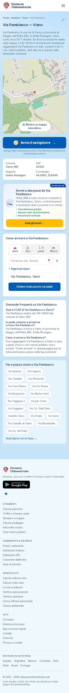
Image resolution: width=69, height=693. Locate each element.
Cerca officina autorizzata (18, 601)
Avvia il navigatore (34, 142)
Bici (28, 249)
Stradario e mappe (13, 518)
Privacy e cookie (12, 642)
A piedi (41, 249)
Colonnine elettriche (14, 559)
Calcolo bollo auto (13, 582)
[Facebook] (6, 494)
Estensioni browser (14, 624)
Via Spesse (14, 371)
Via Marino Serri (39, 393)
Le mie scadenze (13, 587)
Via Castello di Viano (20, 423)
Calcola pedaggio (13, 522)
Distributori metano (13, 550)
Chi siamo (8, 619)
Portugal (25, 665)
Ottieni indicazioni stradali (34, 286)
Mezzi (54, 249)
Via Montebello (46, 423)
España (7, 660)
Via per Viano (39, 401)
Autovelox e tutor (13, 527)
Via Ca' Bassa (40, 386)
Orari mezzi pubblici (14, 531)
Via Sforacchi (36, 378)
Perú (56, 660)
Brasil (15, 665)
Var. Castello (15, 378)
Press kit (8, 637)
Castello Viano (16, 415)
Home (6, 17)
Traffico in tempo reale (16, 513)
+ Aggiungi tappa (19, 268)
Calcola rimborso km (14, 578)
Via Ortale (36, 415)
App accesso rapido (14, 628)
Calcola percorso (13, 508)
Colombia (44, 660)
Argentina (19, 660)
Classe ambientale (13, 605)
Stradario (16, 17)
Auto (15, 249)
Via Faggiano (15, 408)
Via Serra (53, 415)
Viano (25, 17)
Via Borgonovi (16, 393)
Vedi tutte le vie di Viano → (21, 438)
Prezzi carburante (13, 545)
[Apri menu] (63, 5)
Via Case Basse (17, 386)
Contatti (7, 633)
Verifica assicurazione (15, 591)
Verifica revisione (13, 596)
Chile (6, 665)
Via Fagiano (34, 371)
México (32, 660)
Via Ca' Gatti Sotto (39, 408)
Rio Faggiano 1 (16, 401)
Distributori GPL (11, 555)
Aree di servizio (12, 564)
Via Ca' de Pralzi (17, 430)
